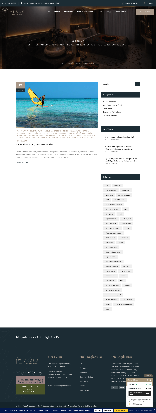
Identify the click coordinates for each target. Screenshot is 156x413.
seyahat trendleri (111, 299)
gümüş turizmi (110, 271)
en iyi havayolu (119, 200)
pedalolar (22, 135)
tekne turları (84, 131)
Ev (63, 63)
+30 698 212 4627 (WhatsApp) (60, 375)
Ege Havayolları (111, 190)
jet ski (47, 133)
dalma (42, 135)
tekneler (21, 133)
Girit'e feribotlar (111, 223)
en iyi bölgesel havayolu (114, 204)
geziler (108, 304)
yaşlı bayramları (111, 219)
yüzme (70, 135)
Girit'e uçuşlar (110, 238)
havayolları (125, 190)
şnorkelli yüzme (53, 135)
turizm (123, 276)
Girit (125, 209)
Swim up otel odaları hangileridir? (119, 137)
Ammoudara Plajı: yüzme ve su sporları (34, 144)
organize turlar (110, 257)
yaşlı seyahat (126, 219)
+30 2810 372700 (10, 3)
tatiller (121, 242)
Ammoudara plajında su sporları (66, 138)
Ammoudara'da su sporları (38, 138)
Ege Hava (117, 185)
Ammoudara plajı (34, 131)
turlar (121, 280)
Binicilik (39, 133)
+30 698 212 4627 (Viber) (58, 377)
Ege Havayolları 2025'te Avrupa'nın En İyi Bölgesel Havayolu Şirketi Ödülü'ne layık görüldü (121, 159)
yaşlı (120, 214)
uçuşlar (127, 228)
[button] (140, 393)
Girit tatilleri (109, 214)
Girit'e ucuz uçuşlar (112, 209)
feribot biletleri (126, 223)
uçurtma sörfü (74, 133)
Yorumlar (22, 141)
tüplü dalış (33, 135)
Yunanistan (109, 242)
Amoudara (21, 131)
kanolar (30, 133)
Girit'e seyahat (127, 299)
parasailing (87, 133)
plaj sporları (55, 131)
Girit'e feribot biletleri (112, 228)
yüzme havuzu (126, 271)
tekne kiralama (70, 131)
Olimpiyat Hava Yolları (113, 252)
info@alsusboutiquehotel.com (60, 386)
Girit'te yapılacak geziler (124, 304)
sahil (46, 131)
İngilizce (150, 3)
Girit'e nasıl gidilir (111, 247)
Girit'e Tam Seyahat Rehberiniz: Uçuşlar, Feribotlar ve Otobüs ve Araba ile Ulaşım (118, 147)
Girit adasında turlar (112, 285)
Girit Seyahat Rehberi (113, 290)
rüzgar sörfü (88, 138)
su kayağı (78, 135)
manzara (126, 266)
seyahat (127, 285)
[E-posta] (150, 380)
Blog (70, 63)
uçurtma (62, 133)
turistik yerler (110, 280)
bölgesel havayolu (112, 266)
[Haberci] (147, 380)
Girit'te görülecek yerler (113, 261)
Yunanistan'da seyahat (113, 295)
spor (64, 135)
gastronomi (124, 238)
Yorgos (107, 140)
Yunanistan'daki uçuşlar (113, 233)
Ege (107, 185)
